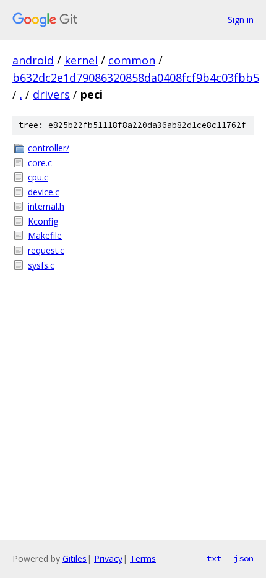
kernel (81, 60)
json (244, 558)
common (131, 60)
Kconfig (43, 221)
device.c (43, 192)
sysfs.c (41, 265)
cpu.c (38, 177)
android (33, 60)
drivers (51, 94)
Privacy (108, 558)
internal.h (46, 206)
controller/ (48, 148)
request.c (46, 250)
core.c (40, 163)
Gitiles (74, 558)
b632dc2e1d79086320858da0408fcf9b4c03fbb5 (135, 77)
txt (214, 558)
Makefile (45, 235)
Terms (143, 558)
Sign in (241, 19)
